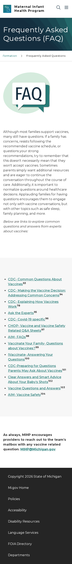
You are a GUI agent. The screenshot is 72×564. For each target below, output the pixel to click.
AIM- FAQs (17, 337)
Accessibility (17, 510)
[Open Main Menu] (66, 7)
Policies (14, 499)
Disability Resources (23, 521)
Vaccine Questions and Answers (34, 388)
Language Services (23, 533)
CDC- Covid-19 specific (26, 319)
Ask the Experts (21, 313)
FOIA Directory (20, 544)
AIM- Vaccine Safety (24, 395)
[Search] (58, 7)
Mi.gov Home (18, 488)
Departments (19, 555)
